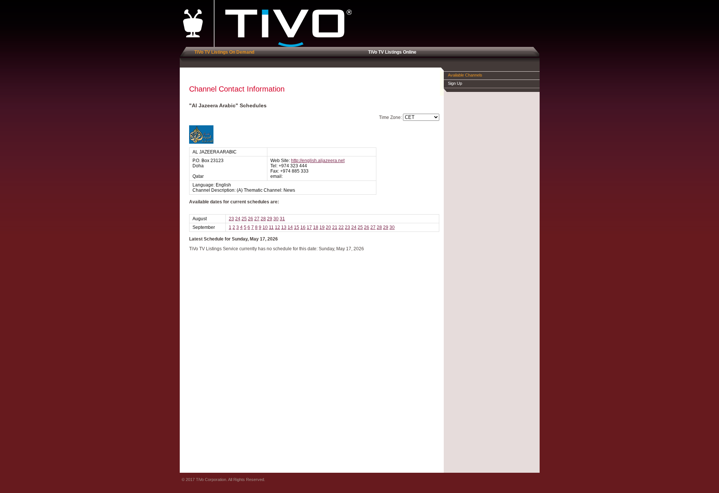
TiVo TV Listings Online (391, 52)
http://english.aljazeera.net (318, 160)
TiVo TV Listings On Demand (223, 52)
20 (328, 227)
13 (283, 227)
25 (244, 218)
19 (322, 227)
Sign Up (455, 83)
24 (237, 218)
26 (250, 218)
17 (309, 227)
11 (271, 227)
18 (315, 227)
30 (276, 218)
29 (269, 218)
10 (265, 227)
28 (263, 218)
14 (290, 227)
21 (334, 227)
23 (231, 218)
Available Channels (465, 75)
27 (257, 218)
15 (296, 227)
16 (303, 227)
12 (277, 227)
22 (341, 227)
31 (282, 218)
